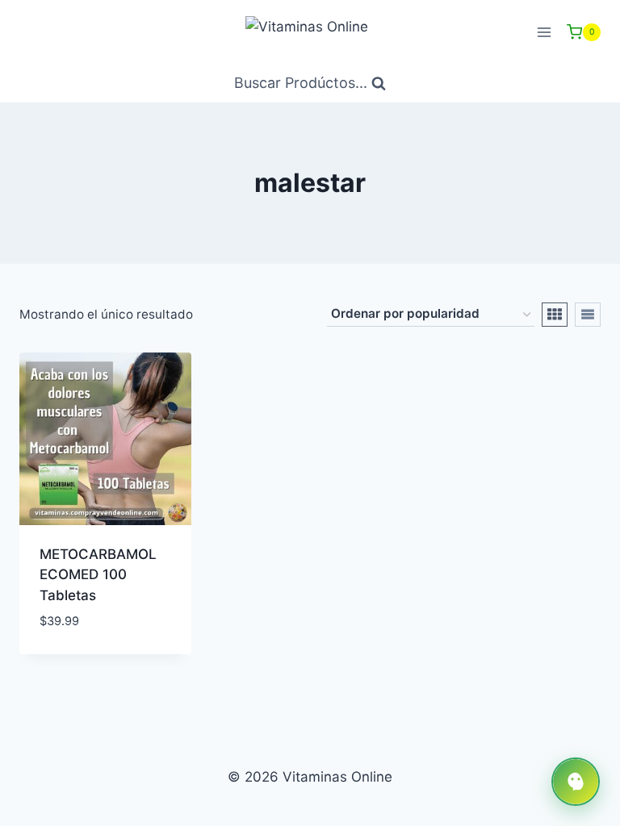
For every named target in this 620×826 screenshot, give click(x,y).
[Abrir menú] (544, 31)
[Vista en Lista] (588, 314)
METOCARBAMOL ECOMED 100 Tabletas (98, 574)
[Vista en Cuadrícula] (555, 314)
